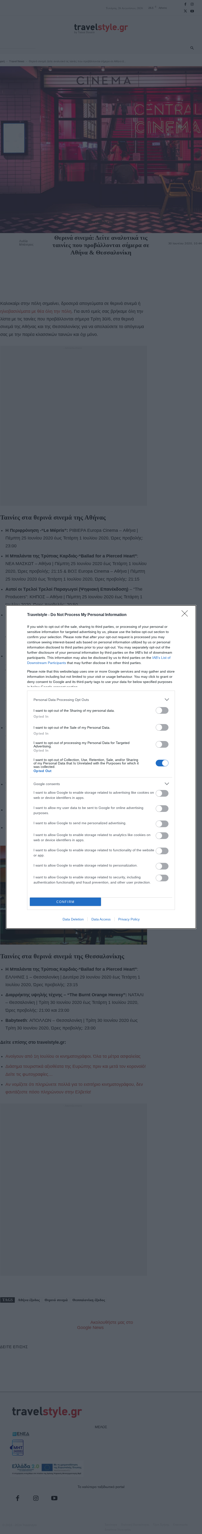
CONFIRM (65, 902)
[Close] (186, 615)
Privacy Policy (129, 919)
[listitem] (101, 699)
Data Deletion (73, 919)
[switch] (162, 710)
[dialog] (101, 767)
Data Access (101, 919)
